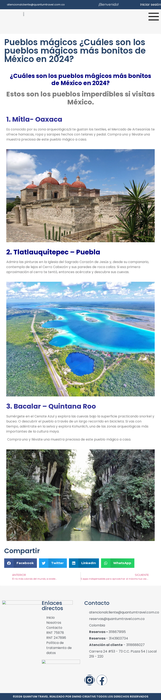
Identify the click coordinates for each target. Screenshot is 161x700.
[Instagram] (89, 680)
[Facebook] (102, 680)
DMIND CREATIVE (84, 697)
